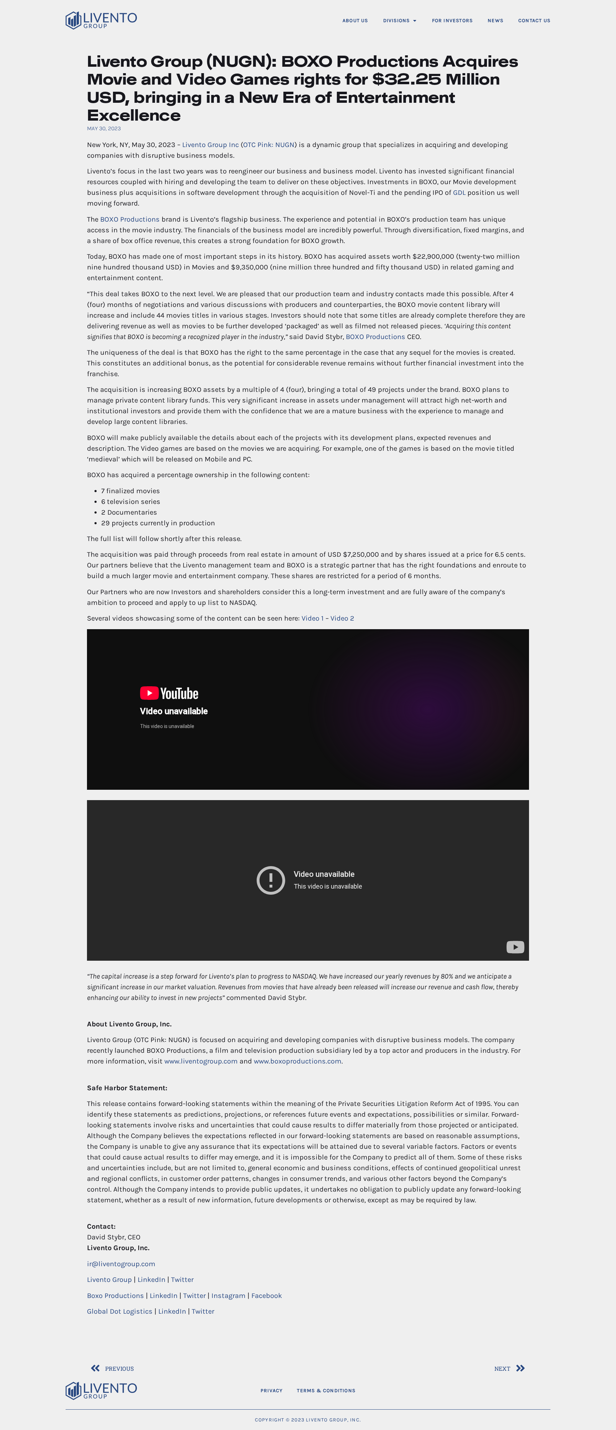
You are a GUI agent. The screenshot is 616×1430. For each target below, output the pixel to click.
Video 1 (313, 618)
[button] (400, 20)
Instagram (228, 1296)
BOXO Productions (130, 219)
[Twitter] (523, 1390)
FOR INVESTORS (452, 20)
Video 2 (342, 618)
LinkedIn (151, 1279)
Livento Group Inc (210, 145)
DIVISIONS (396, 20)
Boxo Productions (115, 1296)
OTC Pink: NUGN (268, 145)
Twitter (182, 1279)
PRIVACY (272, 1391)
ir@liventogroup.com (121, 1264)
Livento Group (109, 1279)
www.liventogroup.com (201, 1061)
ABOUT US (355, 20)
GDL (459, 192)
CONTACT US (534, 20)
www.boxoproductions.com (298, 1061)
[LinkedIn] (542, 1390)
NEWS (495, 20)
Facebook (266, 1296)
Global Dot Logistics (120, 1311)
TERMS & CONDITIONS (326, 1391)
